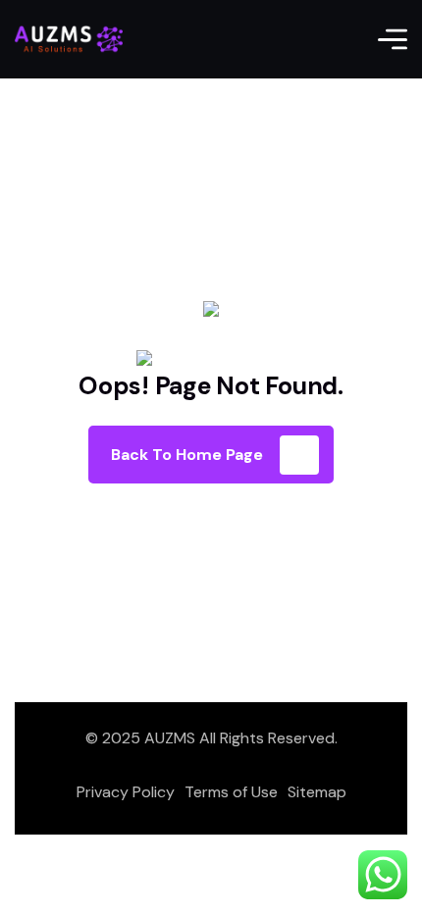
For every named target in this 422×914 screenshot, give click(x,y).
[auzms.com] (69, 39)
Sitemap (317, 792)
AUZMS (169, 738)
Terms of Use (231, 792)
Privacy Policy (126, 792)
